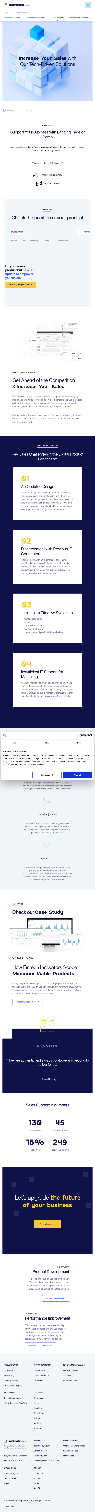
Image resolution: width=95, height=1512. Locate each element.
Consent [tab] (16, 743)
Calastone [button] (38, 1408)
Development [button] (39, 1370)
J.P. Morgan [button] (38, 1398)
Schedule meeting (47, 1224)
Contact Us (38, 1473)
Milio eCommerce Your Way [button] (15, 1403)
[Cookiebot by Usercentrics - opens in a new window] (81, 736)
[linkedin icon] (35, 1488)
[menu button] (88, 5)
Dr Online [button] (38, 1418)
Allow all (77, 775)
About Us (38, 1478)
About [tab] (78, 743)
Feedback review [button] (70, 1370)
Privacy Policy (9, 1506)
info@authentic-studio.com (15, 1456)
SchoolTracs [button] (39, 1413)
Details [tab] (48, 743)
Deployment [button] (39, 1380)
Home (6, 12)
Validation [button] (67, 1375)
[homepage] (16, 5)
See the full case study (26, 1002)
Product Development (36, 18)
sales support (17, 232)
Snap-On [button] (37, 1428)
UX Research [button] (9, 1370)
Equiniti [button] (37, 1403)
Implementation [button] (70, 1380)
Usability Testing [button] (11, 1380)
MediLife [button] (37, 1423)
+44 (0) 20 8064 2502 (13, 1461)
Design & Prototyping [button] (13, 1385)
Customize (45, 775)
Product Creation (12, 18)
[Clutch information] (39, 1488)
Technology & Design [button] (13, 1398)
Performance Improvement (80, 18)
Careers (37, 1483)
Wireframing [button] (9, 1375)
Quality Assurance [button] (41, 1375)
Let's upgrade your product (20, 284)
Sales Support (58, 18)
